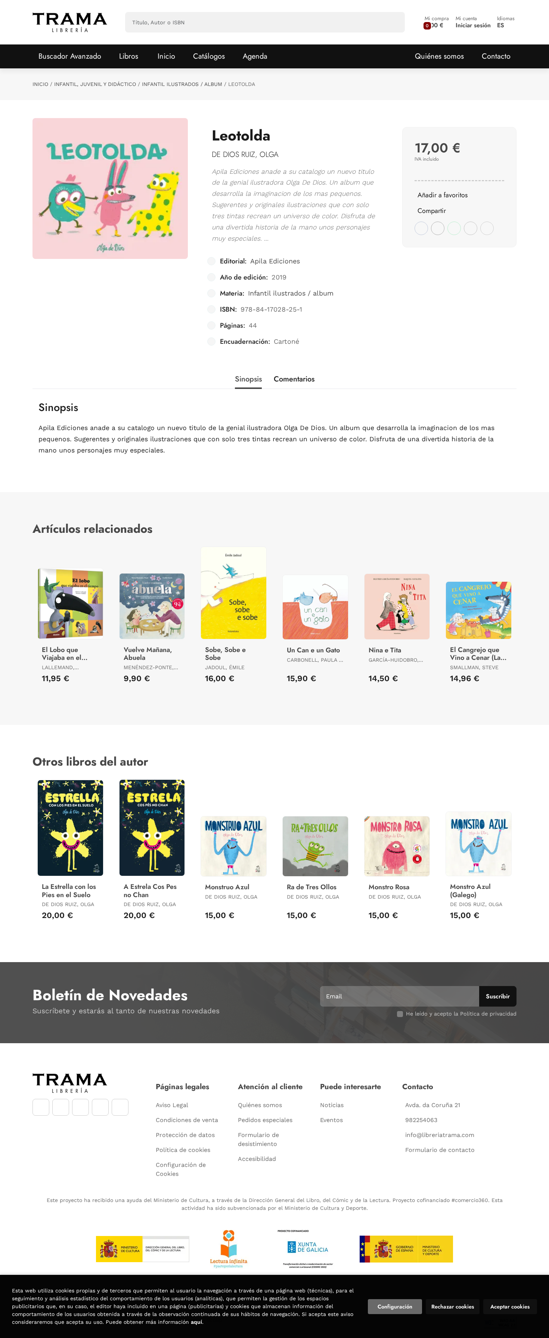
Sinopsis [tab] (248, 379)
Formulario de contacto (440, 1149)
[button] (437, 22)
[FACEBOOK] (40, 1107)
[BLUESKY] (120, 1107)
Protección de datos (185, 1134)
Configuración (395, 1306)
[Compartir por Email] (470, 228)
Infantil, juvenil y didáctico (95, 84)
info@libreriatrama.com (439, 1134)
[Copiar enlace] (487, 228)
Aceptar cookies (510, 1306)
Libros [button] (128, 56)
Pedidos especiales (265, 1120)
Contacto (496, 56)
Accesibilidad (257, 1158)
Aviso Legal (172, 1105)
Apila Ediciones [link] (275, 261)
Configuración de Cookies (181, 1169)
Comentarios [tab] (294, 379)
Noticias (332, 1105)
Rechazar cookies (452, 1306)
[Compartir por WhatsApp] (454, 228)
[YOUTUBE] (80, 1107)
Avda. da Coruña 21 (432, 1105)
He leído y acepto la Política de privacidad (461, 1014)
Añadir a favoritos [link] (443, 195)
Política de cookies (183, 1149)
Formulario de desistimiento (258, 1139)
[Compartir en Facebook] (421, 228)
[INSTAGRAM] (60, 1107)
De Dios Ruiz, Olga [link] (245, 154)
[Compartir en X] (437, 228)
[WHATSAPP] (100, 1107)
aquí (196, 1322)
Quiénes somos (439, 56)
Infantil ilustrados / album (182, 84)
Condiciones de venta (187, 1120)
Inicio (40, 84)
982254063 (421, 1120)
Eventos (331, 1120)
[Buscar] (393, 22)
